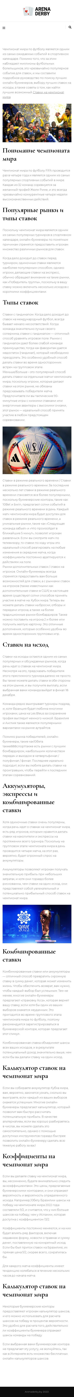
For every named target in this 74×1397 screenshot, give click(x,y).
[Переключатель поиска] (70, 27)
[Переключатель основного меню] (5, 28)
